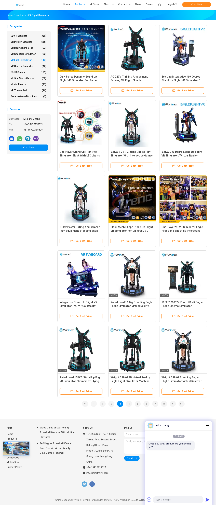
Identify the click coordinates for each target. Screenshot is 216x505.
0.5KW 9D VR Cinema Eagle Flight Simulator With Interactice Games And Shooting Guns (132, 155)
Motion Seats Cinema (28, 78)
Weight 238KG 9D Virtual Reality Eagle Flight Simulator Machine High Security (130, 381)
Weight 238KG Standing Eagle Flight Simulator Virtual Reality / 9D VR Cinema (181, 381)
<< (85, 403)
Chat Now (196, 4)
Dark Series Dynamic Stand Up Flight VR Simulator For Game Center (78, 80)
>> (181, 403)
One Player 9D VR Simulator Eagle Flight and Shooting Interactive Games (182, 230)
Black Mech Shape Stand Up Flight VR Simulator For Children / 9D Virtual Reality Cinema (132, 230)
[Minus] (208, 425)
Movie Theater (28, 84)
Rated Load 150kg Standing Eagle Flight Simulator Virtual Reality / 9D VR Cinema (131, 306)
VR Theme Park (28, 90)
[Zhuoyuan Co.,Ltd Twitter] (84, 484)
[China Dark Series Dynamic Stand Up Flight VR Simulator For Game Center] (81, 48)
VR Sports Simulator (28, 66)
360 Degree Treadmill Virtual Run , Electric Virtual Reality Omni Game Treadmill (56, 448)
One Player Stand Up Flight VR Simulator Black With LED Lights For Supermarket (80, 155)
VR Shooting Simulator (28, 54)
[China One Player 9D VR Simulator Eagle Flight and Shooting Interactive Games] (183, 199)
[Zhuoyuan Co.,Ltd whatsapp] (19, 138)
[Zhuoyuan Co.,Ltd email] (11, 138)
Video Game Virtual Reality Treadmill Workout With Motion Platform (57, 432)
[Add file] (149, 499)
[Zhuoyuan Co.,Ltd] (20, 5)
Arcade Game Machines (28, 96)
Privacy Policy (14, 467)
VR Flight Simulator (28, 60)
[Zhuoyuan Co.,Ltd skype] (28, 138)
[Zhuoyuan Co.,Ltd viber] (36, 138)
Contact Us (13, 457)
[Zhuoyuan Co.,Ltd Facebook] (92, 484)
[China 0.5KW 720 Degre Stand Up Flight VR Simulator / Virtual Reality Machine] (183, 123)
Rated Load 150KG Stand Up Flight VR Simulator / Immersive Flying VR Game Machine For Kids (81, 381)
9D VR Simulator (28, 35)
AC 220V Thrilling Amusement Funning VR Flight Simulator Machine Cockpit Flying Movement (132, 80)
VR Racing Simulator (28, 48)
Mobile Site (13, 462)
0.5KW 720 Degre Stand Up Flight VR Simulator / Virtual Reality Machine (181, 155)
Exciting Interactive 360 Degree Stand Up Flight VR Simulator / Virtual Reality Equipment (180, 80)
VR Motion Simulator (28, 41)
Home (10, 434)
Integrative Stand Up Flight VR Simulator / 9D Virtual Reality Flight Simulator (78, 306)
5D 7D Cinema (28, 72)
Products (12, 438)
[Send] (207, 499)
